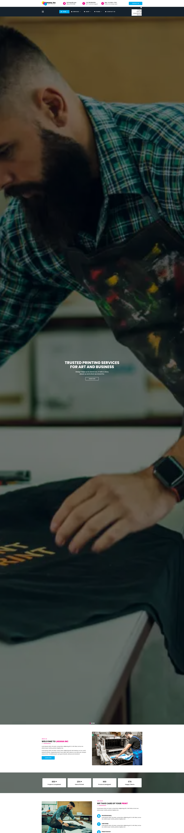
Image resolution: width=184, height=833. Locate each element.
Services (76, 11)
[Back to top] (181, 830)
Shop (87, 11)
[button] (43, 11)
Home (64, 11)
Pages (98, 11)
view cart (139, 11)
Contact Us (111, 11)
